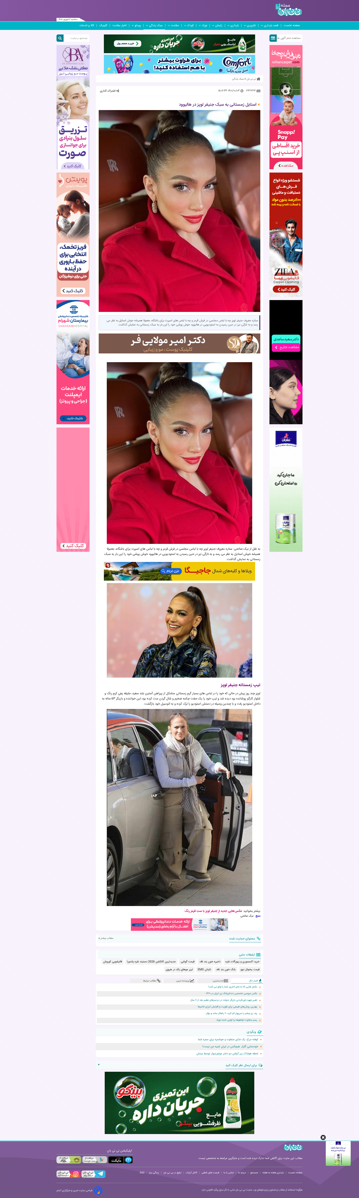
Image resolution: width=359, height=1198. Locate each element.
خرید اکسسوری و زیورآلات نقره (242, 961)
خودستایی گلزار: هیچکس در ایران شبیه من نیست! (230, 1046)
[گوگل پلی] (94, 1160)
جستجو (254, 1173)
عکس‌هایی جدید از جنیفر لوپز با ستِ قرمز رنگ (213, 911)
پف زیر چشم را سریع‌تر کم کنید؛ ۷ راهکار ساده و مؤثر (231, 1013)
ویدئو (138, 25)
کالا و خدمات (86, 25)
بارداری (234, 25)
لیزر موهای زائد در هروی (179, 969)
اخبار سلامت (119, 25)
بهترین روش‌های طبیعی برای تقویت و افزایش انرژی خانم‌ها (227, 1007)
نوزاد (204, 25)
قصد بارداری (271, 25)
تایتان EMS (204, 969)
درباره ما (242, 1173)
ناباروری (251, 25)
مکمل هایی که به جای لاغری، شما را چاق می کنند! (232, 987)
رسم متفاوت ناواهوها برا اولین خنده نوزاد (236, 1020)
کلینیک (103, 25)
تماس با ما (229, 1173)
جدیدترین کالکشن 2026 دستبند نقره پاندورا (151, 961)
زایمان (218, 25)
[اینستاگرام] (69, 1177)
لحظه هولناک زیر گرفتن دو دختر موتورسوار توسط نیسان (227, 1053)
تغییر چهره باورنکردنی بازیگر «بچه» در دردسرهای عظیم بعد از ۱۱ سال (223, 1000)
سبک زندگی (156, 25)
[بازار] (69, 1160)
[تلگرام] (93, 1177)
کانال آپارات (191, 1173)
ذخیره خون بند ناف (209, 961)
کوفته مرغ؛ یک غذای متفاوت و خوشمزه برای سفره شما (228, 1039)
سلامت (175, 25)
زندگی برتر (154, 1173)
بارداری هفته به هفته (273, 1173)
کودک (190, 25)
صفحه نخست (292, 25)
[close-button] (323, 1137)
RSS (142, 1173)
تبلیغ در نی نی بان (172, 1173)
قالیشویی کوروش (112, 961)
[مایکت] (120, 1160)
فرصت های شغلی (210, 1173)
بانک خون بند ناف (226, 969)
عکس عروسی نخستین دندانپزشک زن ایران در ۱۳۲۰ (231, 994)
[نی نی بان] (288, 9)
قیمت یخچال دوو (250, 969)
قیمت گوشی (187, 961)
